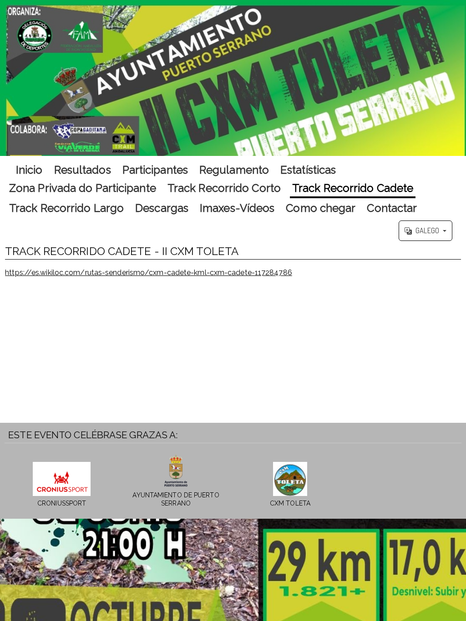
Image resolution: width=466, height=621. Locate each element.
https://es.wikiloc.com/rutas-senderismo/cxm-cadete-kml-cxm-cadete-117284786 (148, 272)
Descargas (161, 208)
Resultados (82, 169)
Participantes (155, 169)
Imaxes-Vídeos (237, 208)
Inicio (29, 169)
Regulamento (234, 169)
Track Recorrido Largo (66, 208)
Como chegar (320, 208)
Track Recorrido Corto (224, 188)
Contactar (392, 208)
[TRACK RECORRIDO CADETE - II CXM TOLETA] (233, 78)
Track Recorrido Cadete (352, 188)
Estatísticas (308, 169)
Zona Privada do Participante (82, 188)
